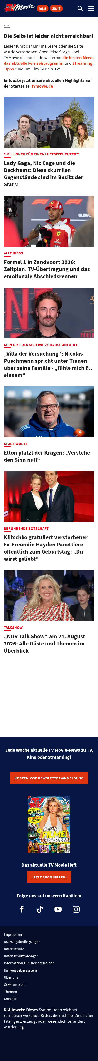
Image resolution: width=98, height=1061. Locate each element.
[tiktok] (40, 909)
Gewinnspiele (14, 984)
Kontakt (10, 998)
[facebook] (22, 909)
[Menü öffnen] (91, 8)
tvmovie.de (42, 86)
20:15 (56, 8)
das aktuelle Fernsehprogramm (34, 63)
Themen (10, 991)
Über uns (11, 977)
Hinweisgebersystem (20, 970)
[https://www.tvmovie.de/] (20, 8)
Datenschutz (14, 948)
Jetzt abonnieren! (49, 877)
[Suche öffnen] (80, 9)
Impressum (13, 934)
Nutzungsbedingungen (22, 941)
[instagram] (76, 909)
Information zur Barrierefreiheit (29, 963)
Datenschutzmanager (21, 955)
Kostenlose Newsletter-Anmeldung (49, 778)
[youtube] (58, 909)
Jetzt (42, 8)
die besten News (77, 57)
